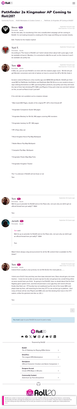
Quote (21, 30)
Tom (14, 65)
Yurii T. (15, 47)
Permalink (15, 30)
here (6, 403)
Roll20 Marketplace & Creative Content (28, 20)
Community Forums (8, 20)
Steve (15, 27)
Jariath (15, 221)
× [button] (74, 398)
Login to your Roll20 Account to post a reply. (35, 320)
